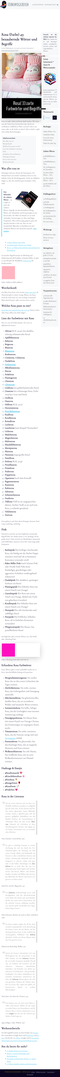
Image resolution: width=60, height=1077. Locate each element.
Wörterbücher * (50, 4)
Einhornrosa (27, 261)
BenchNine (30, 1035)
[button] (58, 4)
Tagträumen (10, 738)
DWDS (17, 1038)
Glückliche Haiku (48, 134)
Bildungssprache (41, 1072)
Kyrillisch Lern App (49, 234)
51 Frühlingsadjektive (49, 199)
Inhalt (33, 1072)
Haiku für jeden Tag (49, 143)
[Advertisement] (30, 20)
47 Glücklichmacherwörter (49, 320)
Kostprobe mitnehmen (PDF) (9, 50)
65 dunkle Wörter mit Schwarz (17, 1051)
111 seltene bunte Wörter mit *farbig (19, 245)
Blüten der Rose (30, 292)
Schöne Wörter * (38, 4)
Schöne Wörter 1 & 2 (49, 131)
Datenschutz (50, 1072)
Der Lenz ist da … (48, 221)
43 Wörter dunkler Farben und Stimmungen (22, 1064)
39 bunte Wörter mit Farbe (16, 242)
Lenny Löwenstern (49, 90)
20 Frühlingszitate (48, 207)
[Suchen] (55, 118)
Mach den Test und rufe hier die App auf (15, 310)
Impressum (30, 1074)
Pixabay (35, 1033)
